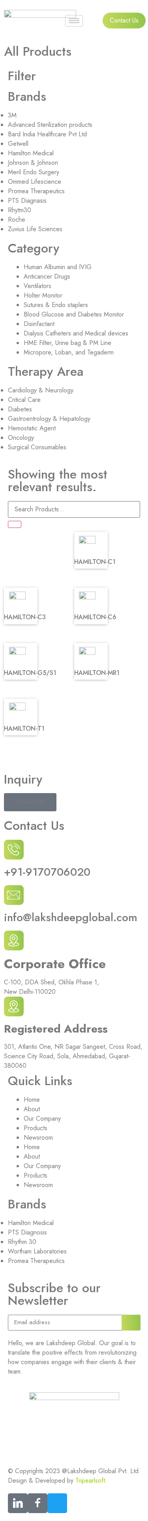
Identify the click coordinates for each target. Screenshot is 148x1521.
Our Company (42, 1118)
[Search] (14, 524)
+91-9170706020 (47, 872)
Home (32, 1099)
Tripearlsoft (90, 1480)
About (32, 1109)
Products (35, 1128)
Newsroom (38, 1137)
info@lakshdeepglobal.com (70, 917)
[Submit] (131, 1323)
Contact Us (30, 802)
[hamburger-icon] (74, 20)
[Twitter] (57, 1503)
